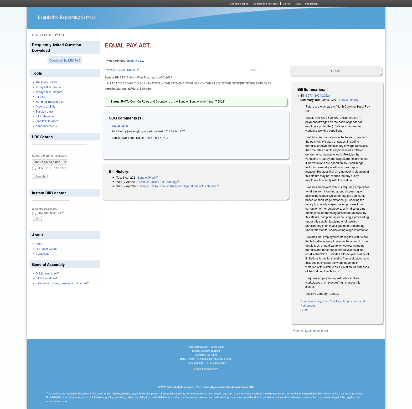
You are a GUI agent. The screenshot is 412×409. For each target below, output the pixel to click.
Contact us (42, 253)
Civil (325, 301)
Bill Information (47, 278)
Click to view (135, 61)
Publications (312, 3)
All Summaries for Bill (315, 330)
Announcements (46, 126)
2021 (254, 69)
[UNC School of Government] (143, 3)
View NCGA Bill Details (122, 69)
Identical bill (120, 126)
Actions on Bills (45, 106)
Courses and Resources (265, 3)
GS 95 (304, 310)
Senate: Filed (148, 177)
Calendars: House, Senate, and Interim (62, 283)
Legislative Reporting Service (66, 17)
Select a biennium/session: (49, 155)
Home (35, 35)
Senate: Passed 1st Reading (159, 182)
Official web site (47, 273)
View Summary (348, 100)
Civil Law (335, 301)
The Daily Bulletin (47, 82)
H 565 (148, 137)
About (39, 244)
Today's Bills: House (49, 87)
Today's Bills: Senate (49, 92)
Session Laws (45, 111)
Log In (197, 369)
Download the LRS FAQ (64, 60)
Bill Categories (45, 116)
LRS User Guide (46, 249)
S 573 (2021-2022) (317, 95)
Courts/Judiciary (310, 301)
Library (287, 3)
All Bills (40, 96)
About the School (239, 3)
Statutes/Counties (47, 121)
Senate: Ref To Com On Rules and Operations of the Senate (179, 186)
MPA (298, 3)
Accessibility (211, 369)
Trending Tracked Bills (50, 101)
